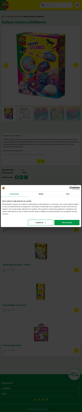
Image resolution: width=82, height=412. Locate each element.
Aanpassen (39, 222)
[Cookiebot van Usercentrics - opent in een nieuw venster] (71, 188)
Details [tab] (41, 194)
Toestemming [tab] (14, 194)
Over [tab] (68, 194)
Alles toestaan (67, 222)
